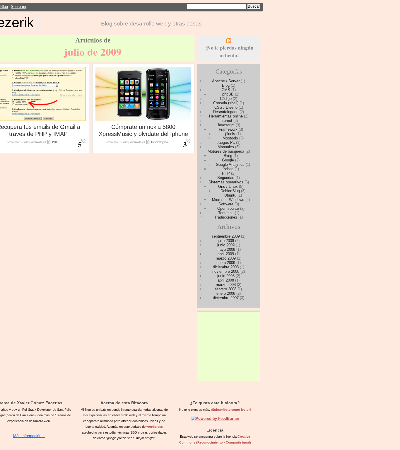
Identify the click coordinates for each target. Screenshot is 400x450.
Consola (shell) (225, 103)
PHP (54, 142)
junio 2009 (226, 245)
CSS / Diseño (225, 107)
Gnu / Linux (228, 186)
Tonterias (226, 213)
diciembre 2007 (226, 298)
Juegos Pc (226, 142)
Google (228, 160)
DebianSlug (230, 191)
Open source (228, 208)
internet (226, 120)
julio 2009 (226, 240)
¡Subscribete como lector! (231, 409)
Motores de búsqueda (226, 151)
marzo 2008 (226, 284)
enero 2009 (225, 262)
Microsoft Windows (228, 199)
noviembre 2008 (225, 271)
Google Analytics (230, 164)
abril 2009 (226, 254)
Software (225, 204)
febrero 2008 (225, 289)
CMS (226, 90)
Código (226, 98)
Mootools (230, 138)
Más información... (29, 436)
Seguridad (225, 177)
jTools (230, 134)
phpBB (228, 94)
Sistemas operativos (225, 182)
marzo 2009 (226, 258)
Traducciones (225, 217)
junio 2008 (226, 276)
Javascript (226, 125)
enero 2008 (225, 293)
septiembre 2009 (226, 236)
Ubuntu (230, 195)
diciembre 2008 (226, 267)
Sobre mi (18, 6)
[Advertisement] (228, 344)
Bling (228, 156)
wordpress (154, 426)
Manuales (226, 147)
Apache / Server (226, 81)
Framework (228, 129)
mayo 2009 (225, 249)
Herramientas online (226, 116)
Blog (4, 6)
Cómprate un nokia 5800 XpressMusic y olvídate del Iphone (143, 130)
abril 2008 (226, 280)
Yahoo (228, 169)
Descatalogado (159, 142)
